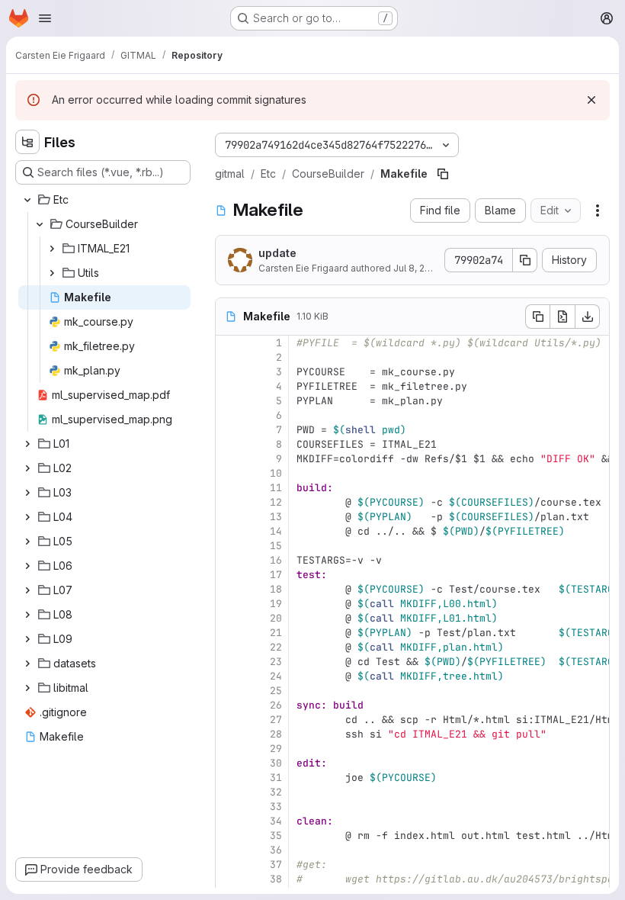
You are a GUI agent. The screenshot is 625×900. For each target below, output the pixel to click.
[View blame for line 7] (229, 430)
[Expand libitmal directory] (27, 688)
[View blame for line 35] (229, 835)
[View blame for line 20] (229, 618)
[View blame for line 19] (229, 603)
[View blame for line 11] (229, 488)
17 (276, 574)
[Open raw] (562, 316)
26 (276, 705)
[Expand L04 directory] (27, 517)
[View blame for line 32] (229, 792)
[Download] (587, 316)
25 (276, 690)
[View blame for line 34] (229, 821)
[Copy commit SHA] (525, 260)
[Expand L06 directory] (27, 566)
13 (276, 516)
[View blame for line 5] (229, 401)
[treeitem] (104, 200)
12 (276, 502)
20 (276, 618)
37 (276, 864)
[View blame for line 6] (229, 415)
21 (276, 632)
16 (276, 560)
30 (276, 763)
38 (276, 879)
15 (276, 545)
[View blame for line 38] (229, 879)
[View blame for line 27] (229, 719)
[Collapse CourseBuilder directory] (39, 224)
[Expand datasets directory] (27, 663)
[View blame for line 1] (229, 343)
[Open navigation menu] (45, 18)
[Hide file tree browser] (27, 142)
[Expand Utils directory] (52, 273)
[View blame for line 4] (229, 386)
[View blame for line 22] (229, 647)
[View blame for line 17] (229, 574)
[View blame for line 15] (229, 545)
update (277, 252)
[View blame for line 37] (229, 864)
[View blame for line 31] (229, 777)
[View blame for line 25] (229, 690)
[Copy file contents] (537, 316)
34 (276, 821)
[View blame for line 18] (229, 589)
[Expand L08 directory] (27, 615)
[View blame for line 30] (229, 763)
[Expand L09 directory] (27, 639)
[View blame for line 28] (229, 734)
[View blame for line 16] (229, 560)
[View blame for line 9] (229, 459)
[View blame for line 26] (229, 705)
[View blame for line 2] (229, 357)
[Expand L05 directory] (27, 541)
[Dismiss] (591, 100)
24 (276, 676)
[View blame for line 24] (229, 676)
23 (276, 661)
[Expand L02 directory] (27, 468)
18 (276, 589)
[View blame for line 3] (229, 372)
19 (276, 603)
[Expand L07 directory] (27, 590)
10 (276, 473)
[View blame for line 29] (229, 748)
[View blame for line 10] (229, 473)
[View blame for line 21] (229, 632)
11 (276, 487)
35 (276, 835)
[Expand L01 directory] (27, 444)
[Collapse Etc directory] (27, 200)
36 (276, 850)
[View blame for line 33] (229, 806)
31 (276, 777)
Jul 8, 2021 (416, 268)
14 (276, 531)
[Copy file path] (443, 174)
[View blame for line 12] (229, 502)
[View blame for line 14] (229, 531)
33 (276, 806)
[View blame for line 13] (229, 516)
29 (276, 748)
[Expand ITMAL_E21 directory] (52, 248)
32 (276, 792)
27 (276, 719)
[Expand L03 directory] (27, 493)
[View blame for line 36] (229, 850)
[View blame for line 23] (229, 661)
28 (276, 734)
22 (276, 647)
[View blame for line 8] (229, 444)
